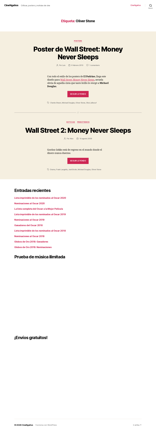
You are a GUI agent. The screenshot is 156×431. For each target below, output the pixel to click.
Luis (63, 65)
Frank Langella (61, 169)
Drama (52, 169)
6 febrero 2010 (77, 65)
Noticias (70, 122)
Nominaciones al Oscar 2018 (29, 236)
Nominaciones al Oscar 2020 (29, 203)
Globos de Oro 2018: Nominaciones (33, 247)
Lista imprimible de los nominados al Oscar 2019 (40, 214)
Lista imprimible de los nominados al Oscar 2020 (40, 198)
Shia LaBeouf (91, 103)
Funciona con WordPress (46, 425)
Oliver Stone (80, 103)
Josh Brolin (72, 169)
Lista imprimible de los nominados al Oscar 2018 (40, 230)
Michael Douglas (68, 103)
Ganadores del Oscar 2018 (28, 225)
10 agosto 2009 (85, 139)
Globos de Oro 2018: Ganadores (31, 241)
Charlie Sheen (55, 103)
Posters (78, 41)
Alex (71, 139)
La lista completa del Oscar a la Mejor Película (38, 209)
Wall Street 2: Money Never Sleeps (78, 130)
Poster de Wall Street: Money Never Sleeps (78, 53)
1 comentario (94, 65)
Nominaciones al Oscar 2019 (29, 219)
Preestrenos (83, 122)
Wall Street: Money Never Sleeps (77, 79)
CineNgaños (11, 5)
